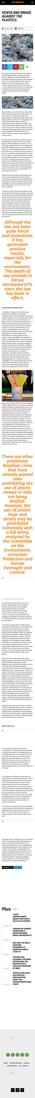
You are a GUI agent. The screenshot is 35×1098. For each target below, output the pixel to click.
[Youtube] (27, 1055)
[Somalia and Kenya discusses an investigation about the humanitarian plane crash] (6, 977)
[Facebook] (4, 67)
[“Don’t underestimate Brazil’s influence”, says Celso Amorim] (6, 919)
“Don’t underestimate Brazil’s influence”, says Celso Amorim (21, 917)
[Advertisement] (18, 885)
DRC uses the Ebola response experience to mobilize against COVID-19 (21, 947)
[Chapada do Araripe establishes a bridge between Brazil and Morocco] (6, 933)
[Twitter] (10, 67)
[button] (3, 2)
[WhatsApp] (21, 67)
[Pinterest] (16, 67)
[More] (27, 67)
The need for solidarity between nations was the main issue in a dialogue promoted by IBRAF (22, 962)
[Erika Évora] (16, 28)
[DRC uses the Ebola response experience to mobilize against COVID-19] (6, 947)
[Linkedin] (17, 1055)
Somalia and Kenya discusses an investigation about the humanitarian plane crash (22, 978)
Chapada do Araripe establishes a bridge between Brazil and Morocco (22, 932)
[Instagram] (13, 1055)
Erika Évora (20, 28)
